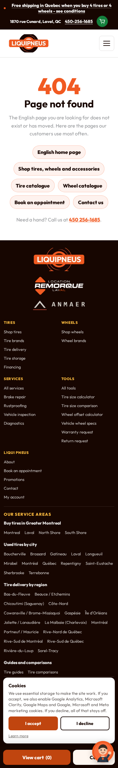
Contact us (91, 202)
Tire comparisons (43, 671)
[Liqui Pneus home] (28, 43)
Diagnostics (14, 423)
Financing (12, 366)
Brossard (38, 553)
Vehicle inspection (20, 414)
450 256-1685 (84, 219)
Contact (11, 488)
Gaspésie (73, 612)
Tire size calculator (78, 396)
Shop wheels (72, 331)
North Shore (49, 532)
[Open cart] (102, 21)
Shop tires (12, 331)
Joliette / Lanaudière (22, 622)
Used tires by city (20, 544)
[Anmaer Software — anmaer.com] (59, 305)
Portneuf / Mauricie (21, 631)
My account (14, 496)
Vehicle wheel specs (78, 423)
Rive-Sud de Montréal (23, 641)
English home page (59, 152)
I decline (84, 723)
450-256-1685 (79, 21)
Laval (29, 532)
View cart (37, 757)
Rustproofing (15, 405)
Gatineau (58, 553)
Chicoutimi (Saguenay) (24, 603)
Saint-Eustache (99, 563)
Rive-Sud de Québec (65, 641)
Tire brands (14, 340)
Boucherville (15, 553)
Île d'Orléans (96, 612)
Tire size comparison (79, 405)
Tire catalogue (33, 185)
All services (14, 387)
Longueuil (94, 553)
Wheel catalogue (82, 185)
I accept (33, 723)
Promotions (14, 479)
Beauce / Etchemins (52, 593)
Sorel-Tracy (48, 650)
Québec (49, 563)
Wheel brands (73, 340)
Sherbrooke (14, 572)
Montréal (30, 563)
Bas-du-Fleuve (17, 593)
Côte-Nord (58, 603)
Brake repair (15, 396)
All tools (68, 387)
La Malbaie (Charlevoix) (66, 622)
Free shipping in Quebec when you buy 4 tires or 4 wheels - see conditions (61, 8)
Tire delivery (15, 349)
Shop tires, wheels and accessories (59, 169)
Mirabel (10, 563)
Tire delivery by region (25, 584)
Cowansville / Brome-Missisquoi (32, 612)
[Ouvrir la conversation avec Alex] (103, 751)
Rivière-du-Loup (18, 650)
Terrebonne (39, 572)
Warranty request (77, 431)
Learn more (18, 735)
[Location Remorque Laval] (59, 286)
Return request (74, 440)
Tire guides (13, 671)
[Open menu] (106, 43)
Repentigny (71, 563)
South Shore (76, 532)
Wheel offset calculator (82, 414)
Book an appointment (39, 202)
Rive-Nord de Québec (62, 631)
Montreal (12, 532)
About (9, 461)
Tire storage (14, 358)
